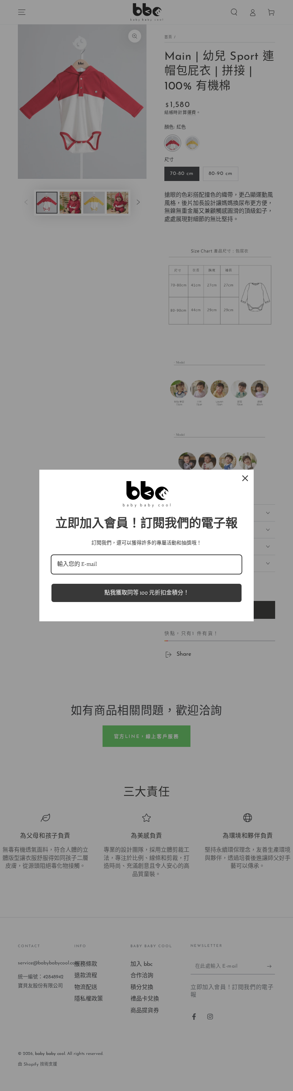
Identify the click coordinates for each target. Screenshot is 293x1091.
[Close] (245, 478)
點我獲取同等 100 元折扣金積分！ (146, 593)
